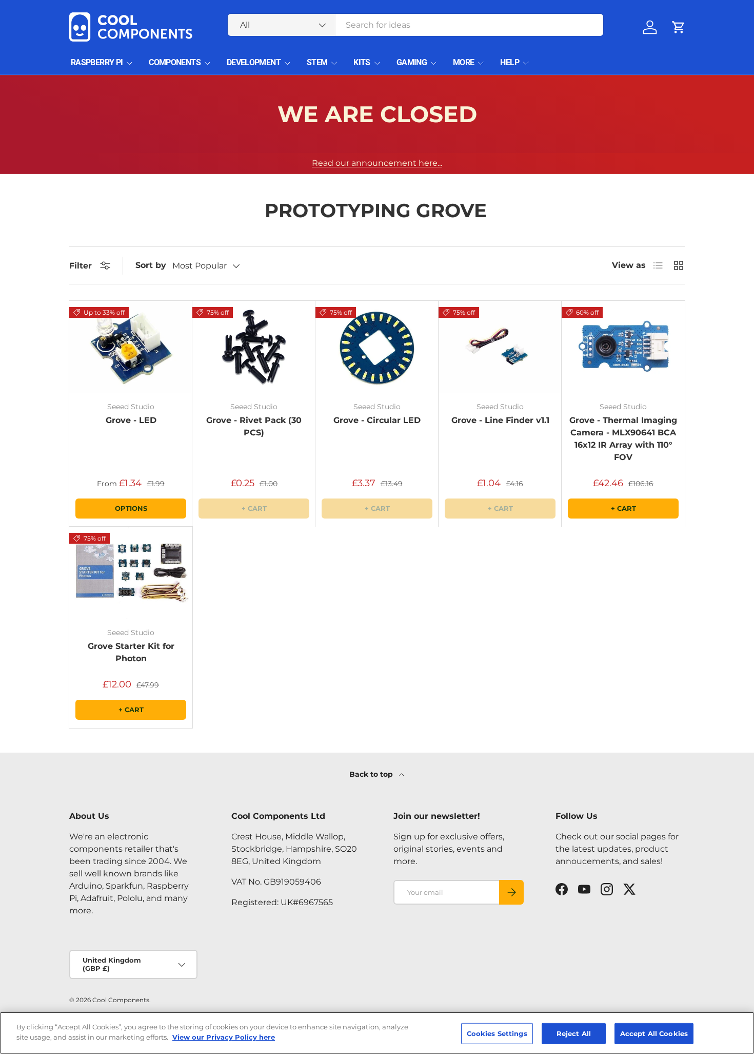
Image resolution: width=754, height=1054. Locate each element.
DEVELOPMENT (254, 62)
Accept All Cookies (654, 1033)
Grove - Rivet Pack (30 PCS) (254, 426)
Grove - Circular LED (377, 420)
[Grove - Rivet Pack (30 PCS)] (253, 347)
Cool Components (120, 1000)
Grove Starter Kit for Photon (131, 652)
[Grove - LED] (130, 347)
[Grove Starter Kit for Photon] (130, 573)
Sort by (150, 265)
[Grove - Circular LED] (377, 347)
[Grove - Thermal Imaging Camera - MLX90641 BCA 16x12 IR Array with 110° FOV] (623, 347)
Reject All (574, 1033)
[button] (678, 27)
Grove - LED (131, 420)
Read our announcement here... (377, 163)
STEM (317, 62)
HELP (509, 62)
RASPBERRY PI (97, 62)
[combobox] (416, 25)
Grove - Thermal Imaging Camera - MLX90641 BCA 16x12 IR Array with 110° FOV (623, 438)
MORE (463, 62)
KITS (361, 62)
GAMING (411, 62)
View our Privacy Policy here (223, 1036)
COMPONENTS (175, 62)
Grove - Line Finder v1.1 (500, 420)
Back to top (372, 774)
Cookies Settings (497, 1033)
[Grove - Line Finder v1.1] (500, 347)
